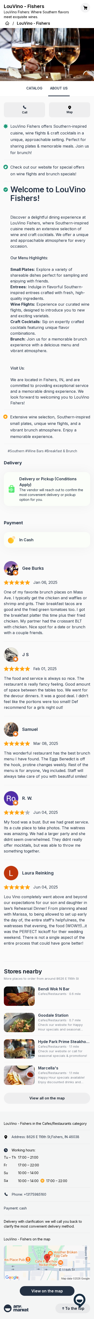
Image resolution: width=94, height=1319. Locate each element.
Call (24, 112)
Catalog (34, 88)
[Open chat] (79, 1300)
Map (70, 112)
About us (59, 88)
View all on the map (47, 1098)
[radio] (47, 489)
